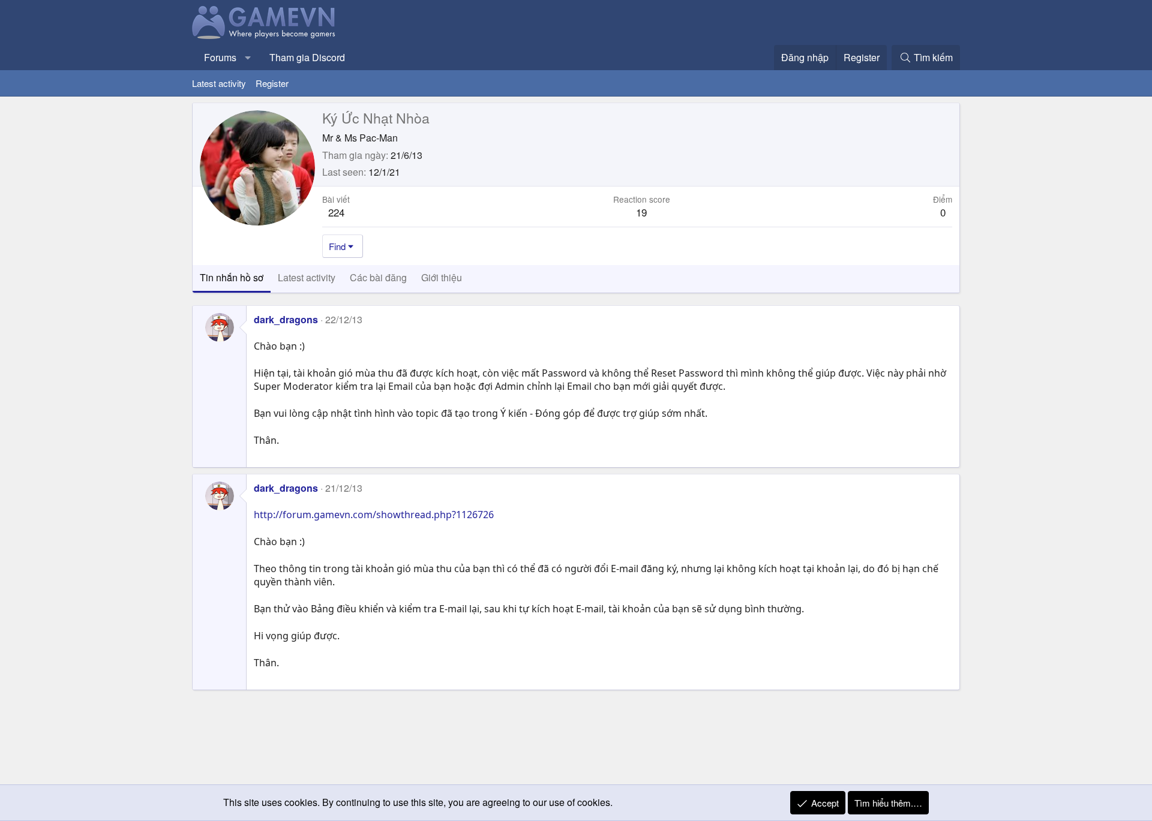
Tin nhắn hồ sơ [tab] (231, 277)
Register (272, 83)
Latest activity (219, 83)
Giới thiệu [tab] (441, 277)
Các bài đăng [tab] (378, 277)
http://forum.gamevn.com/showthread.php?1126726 (374, 514)
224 (336, 212)
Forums (220, 57)
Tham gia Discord (307, 57)
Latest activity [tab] (306, 277)
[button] (248, 57)
